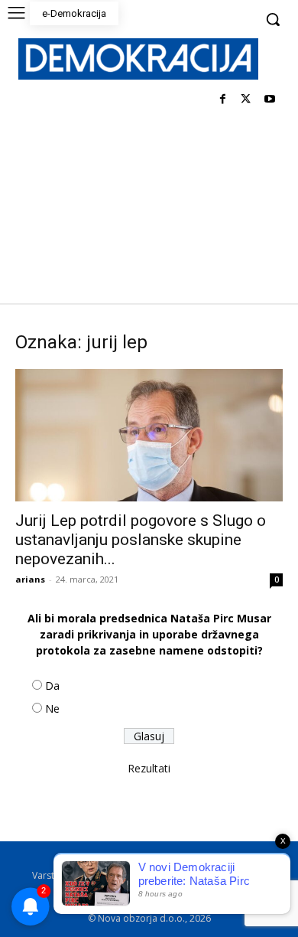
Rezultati (149, 768)
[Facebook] (223, 100)
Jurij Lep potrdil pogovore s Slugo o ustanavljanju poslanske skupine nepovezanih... (140, 539)
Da (52, 685)
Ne (52, 708)
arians (30, 579)
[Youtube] (269, 100)
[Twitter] (246, 100)
